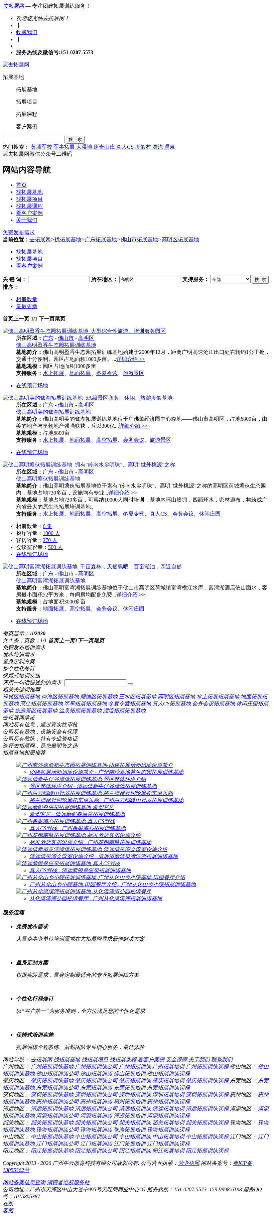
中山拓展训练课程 (207, 1136)
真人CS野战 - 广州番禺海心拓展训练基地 (77, 828)
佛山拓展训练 (96, 1073)
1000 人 (51, 533)
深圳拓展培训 (168, 1094)
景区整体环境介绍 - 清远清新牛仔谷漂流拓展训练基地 (93, 786)
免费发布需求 (19, 232)
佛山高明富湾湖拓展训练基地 (51, 580)
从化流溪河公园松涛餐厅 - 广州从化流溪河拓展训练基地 (95, 898)
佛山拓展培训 (130, 1073)
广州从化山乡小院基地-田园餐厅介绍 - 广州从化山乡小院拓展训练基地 (112, 884)
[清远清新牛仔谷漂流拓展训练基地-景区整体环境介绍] (81, 779)
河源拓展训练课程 (168, 1115)
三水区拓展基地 (137, 696)
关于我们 (26, 220)
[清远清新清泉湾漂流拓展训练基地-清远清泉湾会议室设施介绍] (91, 849)
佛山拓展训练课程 (168, 1073)
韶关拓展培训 (168, 1122)
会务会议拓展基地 (213, 703)
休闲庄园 (210, 514)
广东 (48, 338)
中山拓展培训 (168, 1136)
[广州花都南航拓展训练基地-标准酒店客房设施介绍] (78, 835)
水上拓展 (53, 373)
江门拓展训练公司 (57, 1143)
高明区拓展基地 (180, 239)
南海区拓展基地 (60, 696)
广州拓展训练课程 (207, 1066)
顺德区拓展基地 (99, 696)
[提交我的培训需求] (130, 684)
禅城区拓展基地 (21, 696)
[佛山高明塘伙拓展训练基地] (89, 464)
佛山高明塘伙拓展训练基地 (48, 479)
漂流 (157, 147)
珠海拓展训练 (96, 1129)
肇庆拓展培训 (168, 1080)
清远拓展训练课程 (207, 1108)
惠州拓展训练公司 (57, 1101)
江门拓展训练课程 (168, 1143)
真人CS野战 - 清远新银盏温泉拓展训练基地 (80, 870)
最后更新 (26, 306)
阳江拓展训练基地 (52, 1151)
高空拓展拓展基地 (41, 703)
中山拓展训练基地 (52, 1136)
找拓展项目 (29, 199)
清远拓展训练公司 (96, 1108)
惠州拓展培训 (130, 1101)
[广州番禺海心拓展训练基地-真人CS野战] (65, 821)
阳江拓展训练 (135, 1151)
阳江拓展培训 (168, 1151)
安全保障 (176, 1059)
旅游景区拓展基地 (36, 710)
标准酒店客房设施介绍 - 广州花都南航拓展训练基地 (90, 842)
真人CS (125, 147)
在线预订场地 (32, 385)
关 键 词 (12, 279)
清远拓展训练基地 (52, 1108)
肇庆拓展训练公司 (96, 1080)
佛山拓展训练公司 (57, 1073)
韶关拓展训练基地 (52, 1122)
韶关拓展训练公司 (96, 1122)
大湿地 (84, 147)
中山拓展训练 (135, 1136)
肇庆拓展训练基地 (52, 1080)
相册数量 (26, 299)
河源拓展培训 (130, 1115)
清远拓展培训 (168, 1108)
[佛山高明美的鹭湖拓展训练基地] (87, 398)
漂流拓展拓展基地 (124, 710)
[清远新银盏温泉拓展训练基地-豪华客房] (65, 807)
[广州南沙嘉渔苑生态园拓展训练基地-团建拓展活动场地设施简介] (94, 765)
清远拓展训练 (135, 1108)
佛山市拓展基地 (139, 239)
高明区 (86, 338)
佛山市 (66, 338)
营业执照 (188, 1163)
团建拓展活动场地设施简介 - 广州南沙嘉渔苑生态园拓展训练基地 (106, 772)
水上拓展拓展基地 (217, 696)
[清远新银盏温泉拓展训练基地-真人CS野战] (68, 863)
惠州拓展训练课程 (168, 1101)
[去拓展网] (16, 64)
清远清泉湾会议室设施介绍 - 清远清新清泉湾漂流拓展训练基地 (103, 856)
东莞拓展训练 (96, 1087)
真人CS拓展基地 (171, 703)
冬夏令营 (107, 373)
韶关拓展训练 (135, 1122)
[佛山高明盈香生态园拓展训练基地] (84, 331)
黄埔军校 (41, 147)
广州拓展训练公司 (96, 1066)
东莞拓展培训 (130, 1087)
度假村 (143, 147)
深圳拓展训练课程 (207, 1094)
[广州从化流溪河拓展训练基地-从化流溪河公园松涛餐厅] (83, 891)
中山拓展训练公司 (96, 1136)
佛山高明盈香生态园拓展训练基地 (56, 345)
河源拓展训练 (96, 1115)
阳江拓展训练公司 (96, 1151)
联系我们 (222, 1059)
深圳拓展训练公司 (96, 1094)
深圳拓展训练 (135, 1094)
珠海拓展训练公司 (57, 1129)
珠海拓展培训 (130, 1129)
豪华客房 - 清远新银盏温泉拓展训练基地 (77, 814)
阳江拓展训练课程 (207, 1151)
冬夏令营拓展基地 (129, 703)
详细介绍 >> (130, 359)
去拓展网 (13, 6)
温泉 (169, 147)
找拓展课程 (29, 206)
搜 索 (75, 139)
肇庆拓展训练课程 (207, 1080)
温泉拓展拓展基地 (80, 710)
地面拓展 (80, 373)
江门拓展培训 (130, 1143)
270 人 (50, 540)
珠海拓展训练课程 (168, 1129)
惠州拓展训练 (96, 1101)
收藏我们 (26, 32)
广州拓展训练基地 (52, 1066)
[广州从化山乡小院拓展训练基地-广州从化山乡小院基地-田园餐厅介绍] (100, 877)
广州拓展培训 (168, 1066)
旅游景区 (133, 373)
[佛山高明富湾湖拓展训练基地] (92, 566)
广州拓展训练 (135, 1066)
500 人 (55, 547)
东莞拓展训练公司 (57, 1087)
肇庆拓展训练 (135, 1080)
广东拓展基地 (101, 239)
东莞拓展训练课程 (168, 1087)
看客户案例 (29, 213)
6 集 (47, 526)
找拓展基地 (29, 192)
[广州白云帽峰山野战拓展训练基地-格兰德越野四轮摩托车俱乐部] (94, 793)
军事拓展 (64, 147)
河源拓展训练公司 (57, 1115)
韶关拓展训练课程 (207, 1122)
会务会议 (133, 440)
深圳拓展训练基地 (52, 1094)
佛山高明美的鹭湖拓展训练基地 (53, 412)
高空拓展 (107, 440)
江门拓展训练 (96, 1143)
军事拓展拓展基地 (85, 703)
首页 (21, 185)
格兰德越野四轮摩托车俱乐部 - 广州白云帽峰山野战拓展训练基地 (106, 800)
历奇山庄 (104, 147)
